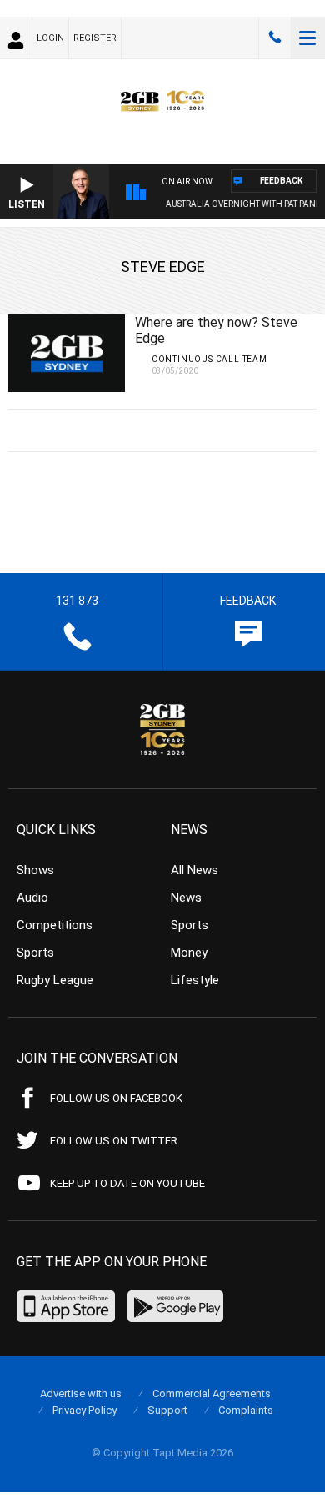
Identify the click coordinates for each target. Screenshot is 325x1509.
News (186, 897)
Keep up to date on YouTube (127, 1183)
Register (95, 38)
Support (168, 1410)
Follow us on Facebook (116, 1098)
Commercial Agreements (211, 1393)
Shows (35, 870)
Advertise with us (81, 1393)
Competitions (54, 925)
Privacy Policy (84, 1410)
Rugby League (55, 980)
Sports (35, 952)
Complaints (245, 1410)
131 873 (275, 37)
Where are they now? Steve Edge (216, 330)
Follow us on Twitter (114, 1140)
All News (194, 870)
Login (50, 38)
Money (189, 952)
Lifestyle (195, 980)
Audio (32, 897)
